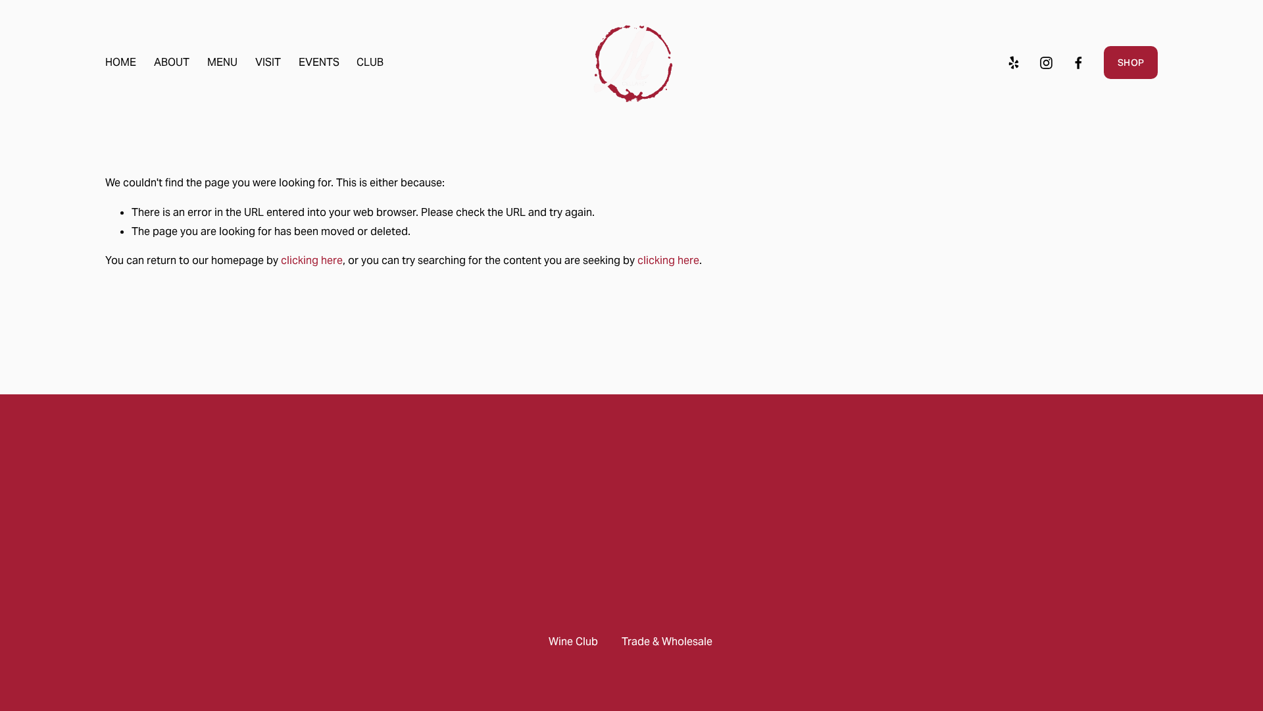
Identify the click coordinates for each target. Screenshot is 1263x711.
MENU (222, 62)
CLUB (370, 62)
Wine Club (573, 641)
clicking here (312, 260)
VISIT (268, 62)
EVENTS (319, 62)
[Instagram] (1046, 62)
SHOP (1131, 62)
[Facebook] (1078, 62)
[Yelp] (1013, 62)
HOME (120, 62)
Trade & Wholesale (667, 641)
